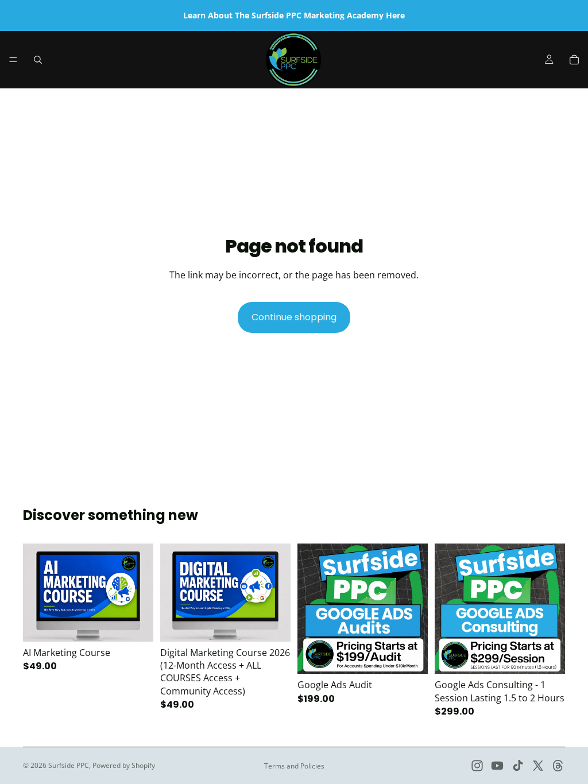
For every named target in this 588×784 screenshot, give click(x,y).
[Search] (38, 59)
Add (145, 623)
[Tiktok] (518, 766)
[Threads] (558, 766)
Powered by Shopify (123, 765)
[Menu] (13, 59)
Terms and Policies (294, 766)
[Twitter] (538, 766)
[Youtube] (497, 766)
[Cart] (574, 59)
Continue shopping (294, 317)
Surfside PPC (68, 765)
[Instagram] (477, 766)
